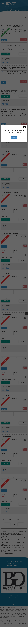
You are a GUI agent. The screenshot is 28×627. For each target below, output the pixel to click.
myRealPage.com (16, 604)
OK (14, 138)
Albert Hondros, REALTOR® (12, 3)
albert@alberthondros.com (13, 10)
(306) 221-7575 (10, 9)
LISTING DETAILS (5, 54)
